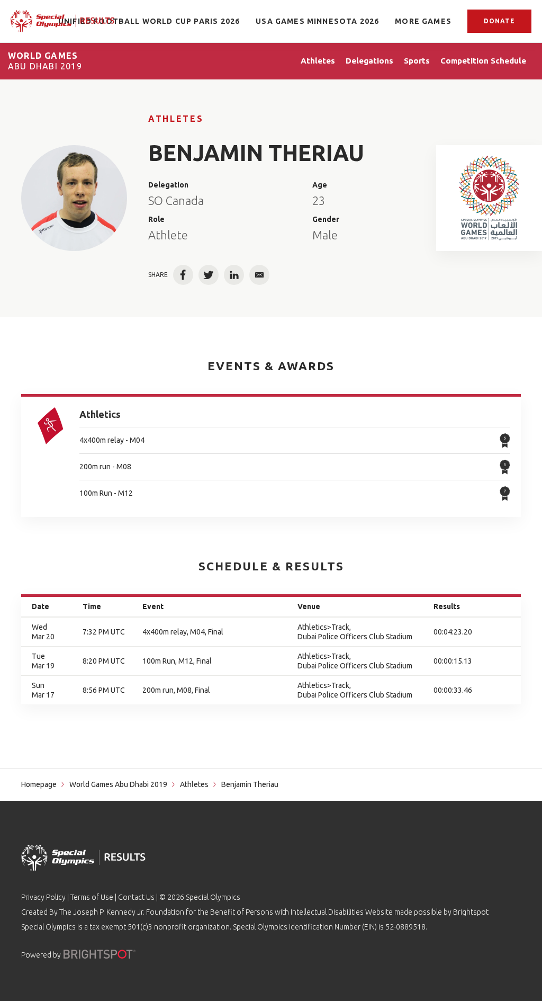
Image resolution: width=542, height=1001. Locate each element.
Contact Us (136, 897)
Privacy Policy (43, 897)
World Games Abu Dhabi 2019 (118, 784)
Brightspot (471, 912)
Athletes (175, 118)
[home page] (62, 21)
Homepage (39, 784)
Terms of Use (91, 897)
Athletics (100, 414)
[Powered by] (100, 954)
